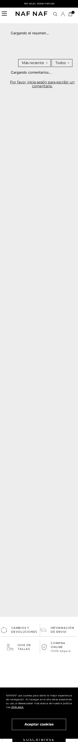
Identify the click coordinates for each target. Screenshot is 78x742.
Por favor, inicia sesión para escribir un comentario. (42, 84)
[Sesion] (63, 14)
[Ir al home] (31, 14)
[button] (6, 14)
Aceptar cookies (39, 724)
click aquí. (17, 707)
